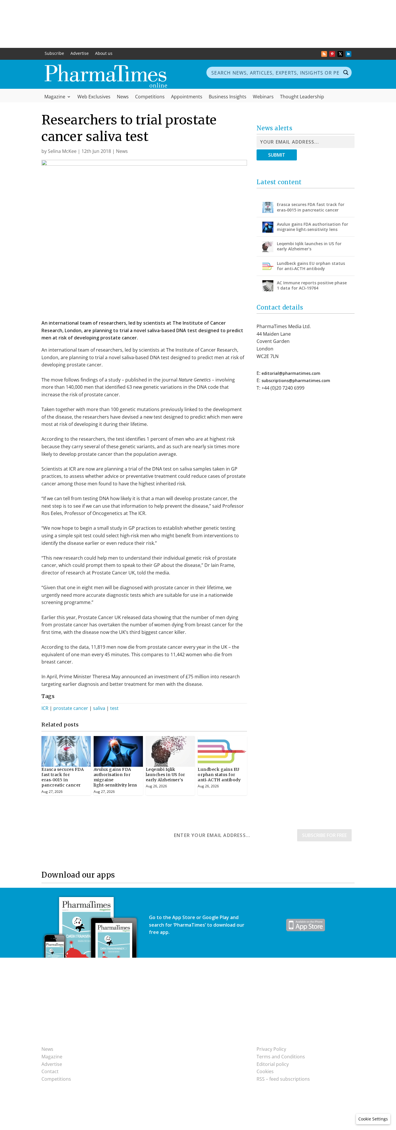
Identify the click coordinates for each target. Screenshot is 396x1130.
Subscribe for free (324, 835)
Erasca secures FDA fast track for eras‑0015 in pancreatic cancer (62, 777)
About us (103, 53)
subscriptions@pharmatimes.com (295, 380)
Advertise (79, 53)
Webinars (263, 97)
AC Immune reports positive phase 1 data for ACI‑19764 (312, 285)
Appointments (186, 97)
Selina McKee (62, 151)
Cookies (265, 1071)
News (123, 97)
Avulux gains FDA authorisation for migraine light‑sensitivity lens (312, 226)
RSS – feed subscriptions (283, 1079)
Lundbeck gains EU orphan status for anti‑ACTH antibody (219, 774)
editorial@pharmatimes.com (290, 373)
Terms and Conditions (281, 1056)
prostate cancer (70, 708)
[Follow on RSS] (324, 54)
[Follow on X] (340, 54)
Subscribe (54, 53)
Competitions (150, 97)
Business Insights (227, 97)
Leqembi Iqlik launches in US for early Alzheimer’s (165, 774)
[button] (373, 1119)
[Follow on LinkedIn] (348, 54)
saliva (99, 708)
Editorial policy (273, 1064)
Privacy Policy (271, 1049)
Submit (276, 155)
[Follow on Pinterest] (332, 54)
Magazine (54, 97)
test (114, 708)
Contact (50, 1071)
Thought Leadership (302, 97)
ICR (44, 708)
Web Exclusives (93, 97)
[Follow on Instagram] (165, 1050)
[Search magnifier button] (346, 72)
